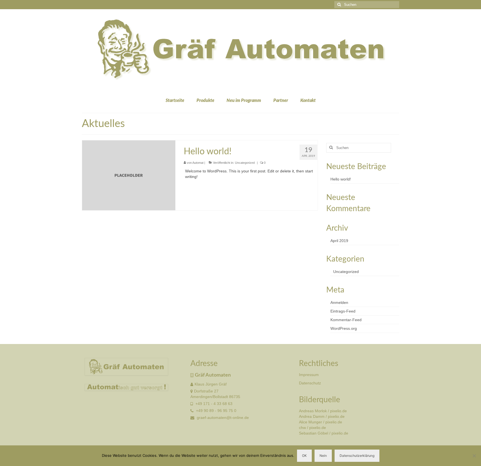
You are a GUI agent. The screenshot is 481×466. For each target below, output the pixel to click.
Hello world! (340, 179)
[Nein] (474, 455)
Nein (323, 455)
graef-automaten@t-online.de (222, 417)
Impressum (309, 374)
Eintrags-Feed (342, 311)
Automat (197, 162)
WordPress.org (343, 328)
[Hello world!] (128, 175)
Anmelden (339, 302)
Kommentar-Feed (346, 320)
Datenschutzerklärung (357, 455)
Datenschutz (310, 383)
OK (304, 455)
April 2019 (339, 240)
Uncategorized (245, 162)
